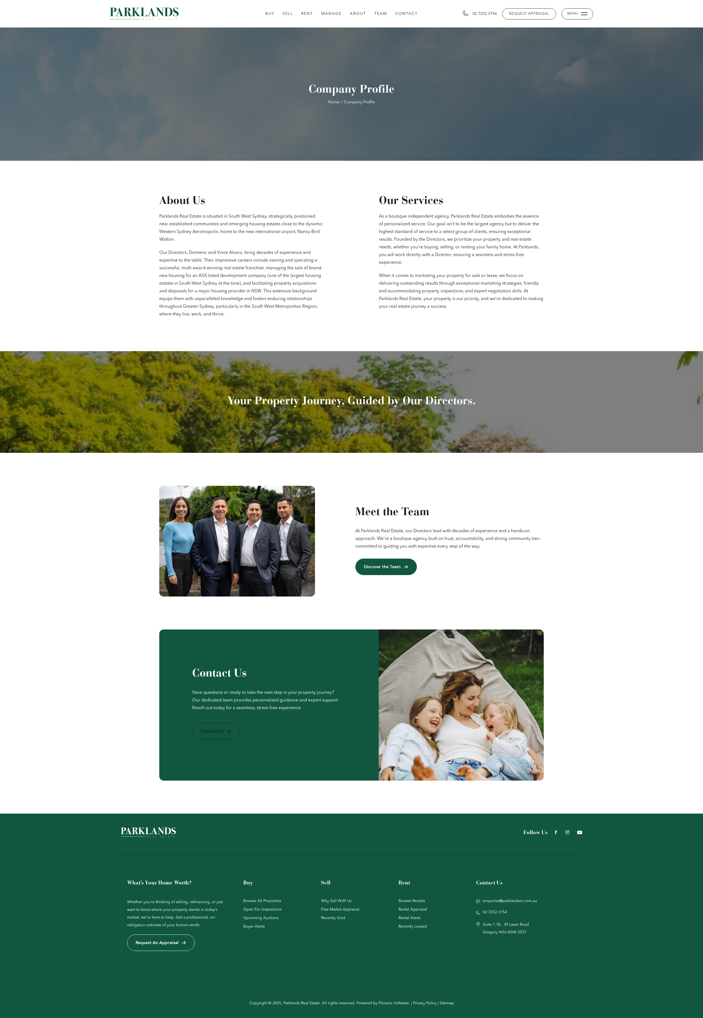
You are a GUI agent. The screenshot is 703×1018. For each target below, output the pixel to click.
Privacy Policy (425, 1003)
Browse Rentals (411, 901)
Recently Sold (333, 918)
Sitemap (447, 1003)
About (358, 14)
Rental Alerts (409, 918)
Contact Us (212, 731)
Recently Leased (412, 926)
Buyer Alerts (254, 926)
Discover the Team (382, 566)
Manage (331, 14)
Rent (307, 14)
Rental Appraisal (412, 909)
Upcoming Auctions (260, 918)
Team (380, 14)
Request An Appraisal (157, 942)
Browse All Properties (262, 901)
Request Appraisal (529, 14)
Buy (269, 14)
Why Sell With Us (336, 901)
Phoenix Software (393, 1003)
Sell (288, 14)
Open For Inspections (262, 909)
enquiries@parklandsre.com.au (510, 901)
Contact (406, 14)
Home (333, 102)
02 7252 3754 (485, 14)
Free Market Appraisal (340, 909)
